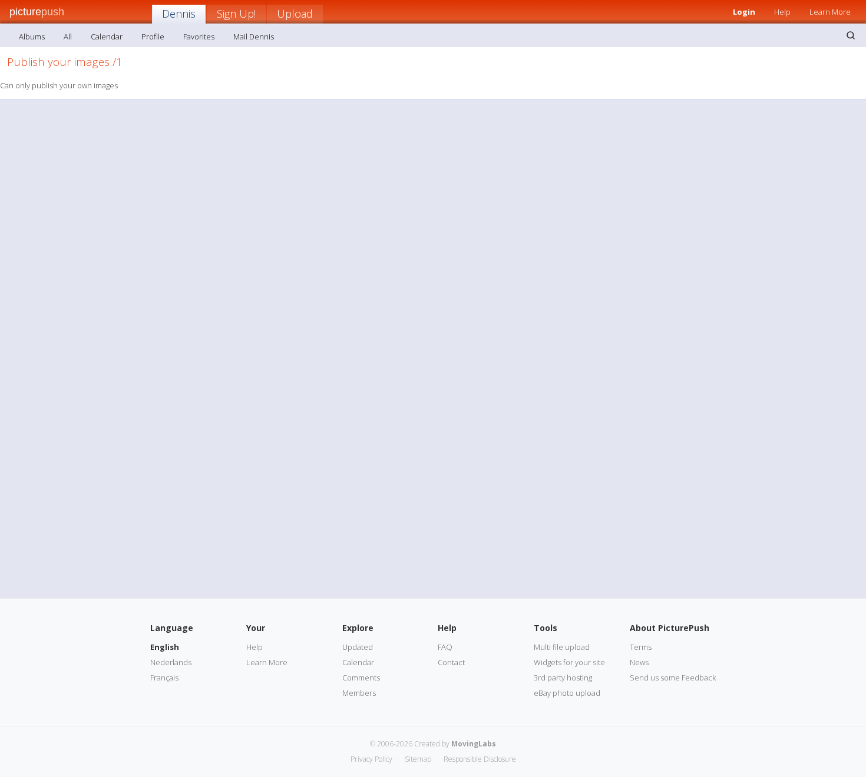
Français (164, 677)
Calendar (107, 36)
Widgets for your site (569, 662)
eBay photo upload (567, 693)
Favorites (198, 36)
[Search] (850, 35)
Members (359, 693)
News (639, 662)
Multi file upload (562, 647)
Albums (32, 36)
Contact (451, 662)
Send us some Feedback (673, 677)
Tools (545, 627)
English (164, 647)
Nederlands (170, 662)
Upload (295, 13)
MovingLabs (473, 744)
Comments (361, 677)
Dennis (179, 13)
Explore (357, 627)
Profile (152, 36)
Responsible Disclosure (480, 759)
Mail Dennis (253, 36)
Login (744, 11)
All (68, 36)
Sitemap (418, 759)
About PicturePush (669, 627)
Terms (641, 647)
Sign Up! (236, 13)
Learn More (830, 11)
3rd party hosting (563, 677)
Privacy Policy (371, 759)
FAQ (445, 647)
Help (782, 11)
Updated (357, 647)
